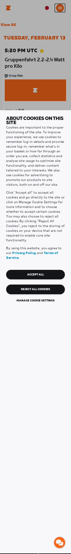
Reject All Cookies (35, 289)
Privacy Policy (24, 253)
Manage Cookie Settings (36, 300)
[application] (59, 542)
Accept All (35, 274)
